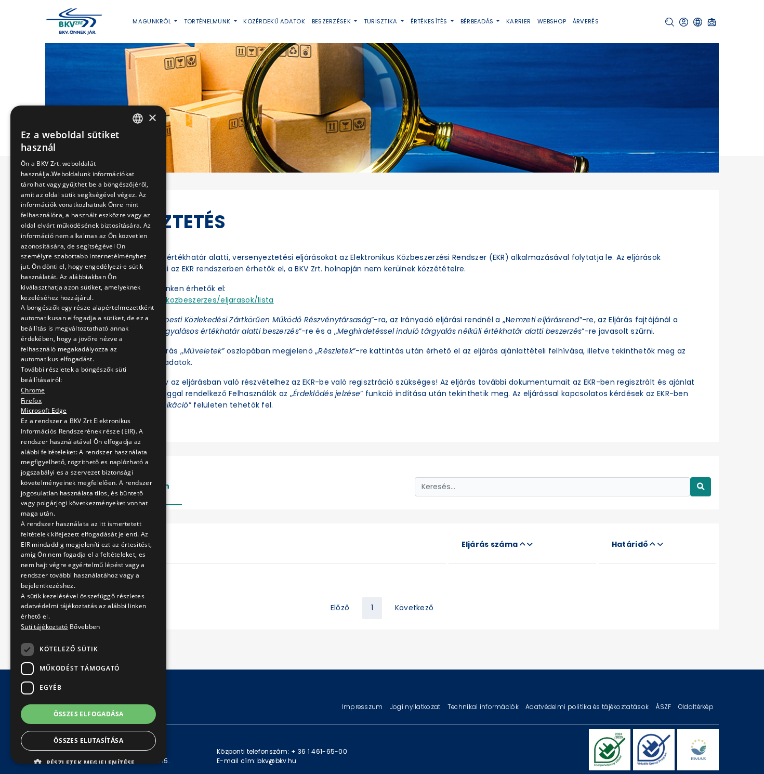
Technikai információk (483, 706)
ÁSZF (664, 706)
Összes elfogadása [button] (89, 714)
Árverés (586, 21)
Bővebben (85, 626)
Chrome (33, 390)
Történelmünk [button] (208, 21)
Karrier (518, 21)
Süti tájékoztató (44, 626)
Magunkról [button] (153, 21)
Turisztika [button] (381, 21)
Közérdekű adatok (274, 21)
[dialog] (88, 435)
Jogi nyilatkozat (416, 706)
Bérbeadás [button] (477, 21)
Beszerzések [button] (332, 21)
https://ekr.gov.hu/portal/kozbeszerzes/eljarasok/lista (171, 300)
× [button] (152, 118)
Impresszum (363, 706)
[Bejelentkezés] (684, 22)
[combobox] (138, 118)
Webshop (551, 21)
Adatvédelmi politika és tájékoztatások (587, 706)
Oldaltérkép (696, 706)
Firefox (31, 400)
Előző (340, 607)
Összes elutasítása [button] (88, 740)
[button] (670, 22)
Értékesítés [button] (430, 21)
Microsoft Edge (44, 410)
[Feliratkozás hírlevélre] (712, 22)
